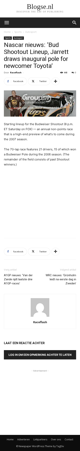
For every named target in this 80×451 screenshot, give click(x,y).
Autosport (31, 32)
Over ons (56, 439)
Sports (18, 32)
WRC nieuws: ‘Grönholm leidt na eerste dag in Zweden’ (61, 279)
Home (7, 32)
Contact (69, 439)
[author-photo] (40, 316)
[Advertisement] (40, 206)
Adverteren (23, 439)
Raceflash (16, 72)
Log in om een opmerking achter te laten (40, 354)
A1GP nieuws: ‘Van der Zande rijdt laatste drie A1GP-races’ (18, 279)
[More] (55, 81)
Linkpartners (40, 439)
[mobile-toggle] (6, 22)
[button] (74, 22)
